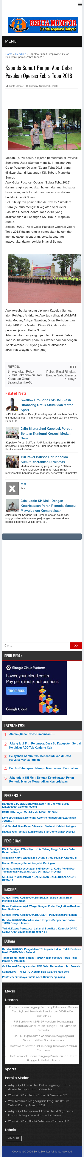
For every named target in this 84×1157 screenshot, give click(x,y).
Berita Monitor (42, 1151)
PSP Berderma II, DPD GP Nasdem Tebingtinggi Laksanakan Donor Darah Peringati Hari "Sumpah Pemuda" (43, 1026)
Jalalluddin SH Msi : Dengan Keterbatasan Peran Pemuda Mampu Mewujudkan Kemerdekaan (48, 505)
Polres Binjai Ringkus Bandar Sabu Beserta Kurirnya (61, 375)
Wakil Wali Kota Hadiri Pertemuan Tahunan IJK (38, 1121)
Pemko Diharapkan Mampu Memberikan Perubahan (43, 768)
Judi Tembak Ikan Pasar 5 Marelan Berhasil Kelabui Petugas (39, 826)
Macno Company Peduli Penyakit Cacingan (28, 863)
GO (76, 645)
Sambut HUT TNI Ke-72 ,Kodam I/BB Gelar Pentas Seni (35, 971)
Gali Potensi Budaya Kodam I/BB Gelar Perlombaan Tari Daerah (41, 966)
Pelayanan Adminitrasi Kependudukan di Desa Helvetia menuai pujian (40, 757)
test (23, 484)
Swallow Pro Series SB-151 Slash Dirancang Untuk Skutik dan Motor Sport (47, 405)
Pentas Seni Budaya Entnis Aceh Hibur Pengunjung (33, 977)
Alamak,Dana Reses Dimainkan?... (32, 734)
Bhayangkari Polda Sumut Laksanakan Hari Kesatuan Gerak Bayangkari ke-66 (25, 377)
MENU (11, 41)
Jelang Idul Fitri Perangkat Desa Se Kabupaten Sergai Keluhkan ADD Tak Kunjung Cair (45, 745)
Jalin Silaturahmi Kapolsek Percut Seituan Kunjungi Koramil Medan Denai (46, 433)
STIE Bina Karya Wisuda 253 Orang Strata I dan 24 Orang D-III (39, 857)
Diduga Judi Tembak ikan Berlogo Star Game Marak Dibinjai (38, 831)
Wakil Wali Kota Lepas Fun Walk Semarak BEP (37, 1095)
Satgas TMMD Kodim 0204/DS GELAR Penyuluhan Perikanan (39, 914)
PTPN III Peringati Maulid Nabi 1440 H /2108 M (30, 812)
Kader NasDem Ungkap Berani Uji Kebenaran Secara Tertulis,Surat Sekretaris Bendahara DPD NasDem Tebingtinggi (43, 1011)
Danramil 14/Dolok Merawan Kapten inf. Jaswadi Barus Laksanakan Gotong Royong (35, 805)
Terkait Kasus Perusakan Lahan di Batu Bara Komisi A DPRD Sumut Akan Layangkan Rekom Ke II (39, 930)
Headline (13, 1138)
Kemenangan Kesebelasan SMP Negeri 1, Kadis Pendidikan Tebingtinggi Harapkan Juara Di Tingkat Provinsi (38, 870)
